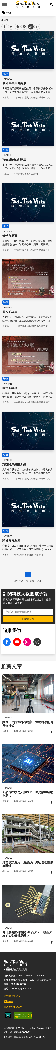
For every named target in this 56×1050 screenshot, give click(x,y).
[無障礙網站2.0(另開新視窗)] (23, 1015)
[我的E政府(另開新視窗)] (8, 1015)
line (23, 26)
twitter (11, 26)
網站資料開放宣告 (13, 1007)
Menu (4, 4)
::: (2, 19)
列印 (37, 27)
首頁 (6, 20)
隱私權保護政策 (12, 996)
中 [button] (31, 26)
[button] (51, 4)
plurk (17, 26)
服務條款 (8, 1001)
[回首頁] (28, 4)
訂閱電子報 (28, 619)
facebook (4, 26)
